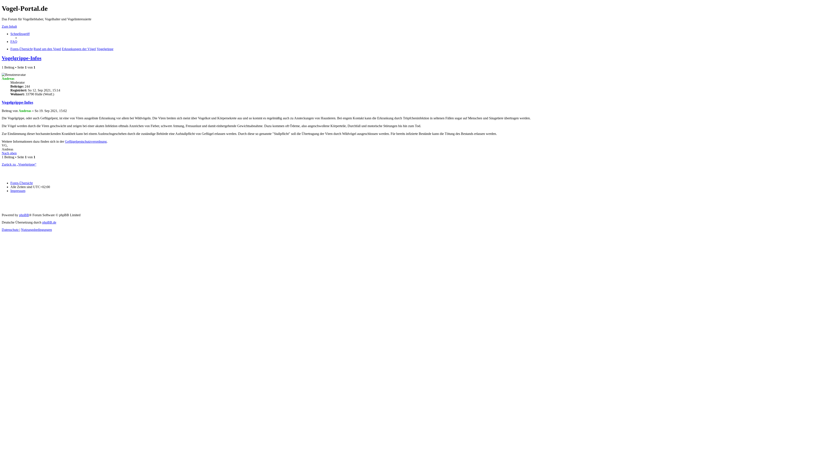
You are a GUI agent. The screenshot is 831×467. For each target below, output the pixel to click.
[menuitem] (13, 41)
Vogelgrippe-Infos (21, 58)
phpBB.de (49, 222)
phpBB (24, 215)
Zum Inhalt (9, 26)
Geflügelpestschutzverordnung (86, 141)
